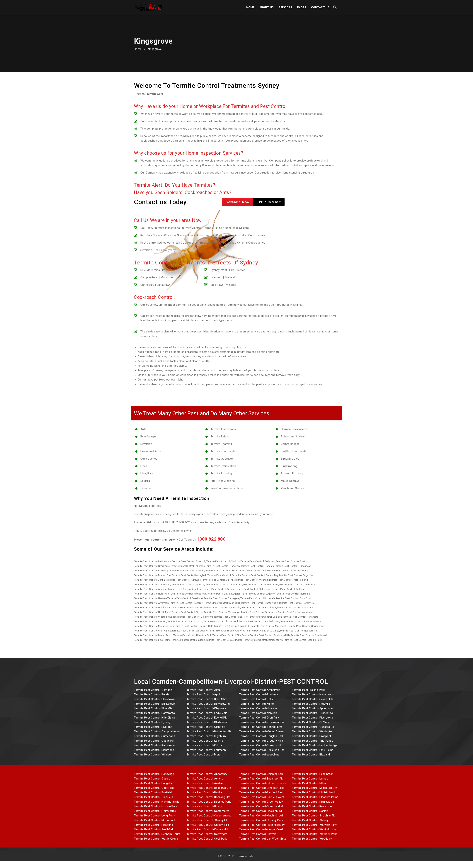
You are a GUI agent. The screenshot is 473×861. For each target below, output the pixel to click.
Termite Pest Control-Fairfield (153, 792)
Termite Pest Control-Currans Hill (260, 745)
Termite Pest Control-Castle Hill (154, 740)
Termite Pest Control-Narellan (258, 713)
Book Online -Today (237, 202)
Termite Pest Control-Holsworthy (155, 811)
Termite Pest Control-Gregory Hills (261, 740)
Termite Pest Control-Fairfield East (261, 792)
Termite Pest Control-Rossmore (312, 806)
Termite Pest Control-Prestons (153, 824)
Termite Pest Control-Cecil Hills (154, 787)
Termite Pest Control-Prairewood (313, 801)
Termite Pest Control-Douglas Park (261, 736)
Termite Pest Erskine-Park (308, 690)
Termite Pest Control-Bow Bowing (208, 703)
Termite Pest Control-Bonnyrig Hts (208, 797)
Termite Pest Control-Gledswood (207, 722)
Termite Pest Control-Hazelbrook (313, 694)
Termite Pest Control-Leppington (313, 774)
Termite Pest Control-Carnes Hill (207, 829)
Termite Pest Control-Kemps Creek (261, 829)
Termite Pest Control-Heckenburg (260, 811)
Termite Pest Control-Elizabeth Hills (261, 787)
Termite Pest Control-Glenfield (206, 726)
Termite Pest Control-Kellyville (311, 703)
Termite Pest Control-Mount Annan (261, 731)
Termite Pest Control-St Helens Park (262, 750)
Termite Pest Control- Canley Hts (208, 820)
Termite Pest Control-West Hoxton (314, 829)
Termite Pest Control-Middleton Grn (314, 787)
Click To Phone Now (268, 202)
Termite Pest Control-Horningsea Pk (262, 824)
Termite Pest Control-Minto (256, 703)
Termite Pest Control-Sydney (152, 722)
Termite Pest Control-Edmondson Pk (262, 783)
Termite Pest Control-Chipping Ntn (261, 774)
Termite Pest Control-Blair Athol (207, 699)
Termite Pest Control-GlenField (153, 797)
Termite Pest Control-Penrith (152, 694)
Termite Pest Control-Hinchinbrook (261, 815)
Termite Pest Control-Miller (309, 783)
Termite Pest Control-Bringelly (153, 783)
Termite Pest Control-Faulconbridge (314, 745)
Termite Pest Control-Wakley (310, 820)
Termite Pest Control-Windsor (153, 754)
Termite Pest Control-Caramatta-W (209, 815)
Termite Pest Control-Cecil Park (207, 838)
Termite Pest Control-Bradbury (258, 694)
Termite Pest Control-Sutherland (154, 736)
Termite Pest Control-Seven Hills (312, 699)
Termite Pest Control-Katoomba (154, 745)
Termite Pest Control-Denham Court (157, 834)
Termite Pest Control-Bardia (204, 792)
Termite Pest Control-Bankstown (155, 703)
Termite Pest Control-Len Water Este (262, 838)
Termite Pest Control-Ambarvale (259, 690)
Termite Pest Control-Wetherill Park (314, 834)
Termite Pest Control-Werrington (312, 731)
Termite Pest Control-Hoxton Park (155, 806)
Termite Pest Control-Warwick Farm (314, 824)
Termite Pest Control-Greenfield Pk (261, 806)
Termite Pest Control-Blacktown (154, 699)
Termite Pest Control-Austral (205, 783)
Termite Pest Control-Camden (153, 690)
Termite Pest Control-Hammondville (156, 801)
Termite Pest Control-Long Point (154, 815)
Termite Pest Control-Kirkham (205, 745)
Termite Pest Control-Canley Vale (208, 824)
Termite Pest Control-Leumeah (206, 750)
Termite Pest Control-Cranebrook (313, 713)
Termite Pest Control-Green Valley (261, 801)
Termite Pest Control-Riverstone (312, 717)
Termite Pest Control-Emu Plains (312, 750)
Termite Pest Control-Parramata (154, 713)
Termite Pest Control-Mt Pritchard (313, 792)
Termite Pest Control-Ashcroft (206, 778)
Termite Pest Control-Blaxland (311, 754)
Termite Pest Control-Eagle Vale (207, 713)
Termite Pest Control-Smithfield (154, 829)
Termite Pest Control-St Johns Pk (313, 815)
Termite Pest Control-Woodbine (259, 754)
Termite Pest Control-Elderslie (258, 708)
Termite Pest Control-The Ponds (312, 740)
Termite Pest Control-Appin (204, 694)
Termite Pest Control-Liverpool (153, 726)
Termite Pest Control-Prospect (311, 736)
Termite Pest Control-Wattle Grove (156, 838)
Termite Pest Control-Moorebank (155, 820)
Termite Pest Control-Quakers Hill (313, 726)
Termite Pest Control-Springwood (313, 708)
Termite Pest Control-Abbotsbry (207, 774)
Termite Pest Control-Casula (152, 778)
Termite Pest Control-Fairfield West (261, 797)
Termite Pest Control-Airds (204, 690)
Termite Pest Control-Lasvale (257, 834)
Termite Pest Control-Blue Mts (153, 708)
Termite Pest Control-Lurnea (310, 778)
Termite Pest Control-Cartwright (207, 834)
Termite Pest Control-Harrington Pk (209, 731)
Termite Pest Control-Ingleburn (206, 736)
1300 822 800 (211, 539)
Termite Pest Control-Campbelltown (157, 731)
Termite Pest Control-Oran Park (259, 717)
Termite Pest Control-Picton (204, 754)
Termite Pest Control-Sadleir (310, 811)
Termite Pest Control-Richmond (154, 750)
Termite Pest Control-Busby (204, 806)
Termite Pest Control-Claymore (206, 708)
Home (138, 49)
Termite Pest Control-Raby (256, 699)
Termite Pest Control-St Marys (311, 722)
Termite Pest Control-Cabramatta (208, 811)
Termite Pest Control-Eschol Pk (207, 717)
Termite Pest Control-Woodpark (312, 838)
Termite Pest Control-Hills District (155, 717)
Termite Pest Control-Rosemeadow (261, 722)
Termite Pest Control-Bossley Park (209, 801)
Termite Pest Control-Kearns (205, 740)
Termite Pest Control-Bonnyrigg (154, 774)
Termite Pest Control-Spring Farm (260, 726)
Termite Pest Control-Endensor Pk (261, 778)
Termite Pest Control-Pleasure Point (315, 797)
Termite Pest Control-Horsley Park (261, 820)
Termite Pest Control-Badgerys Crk (209, 787)
